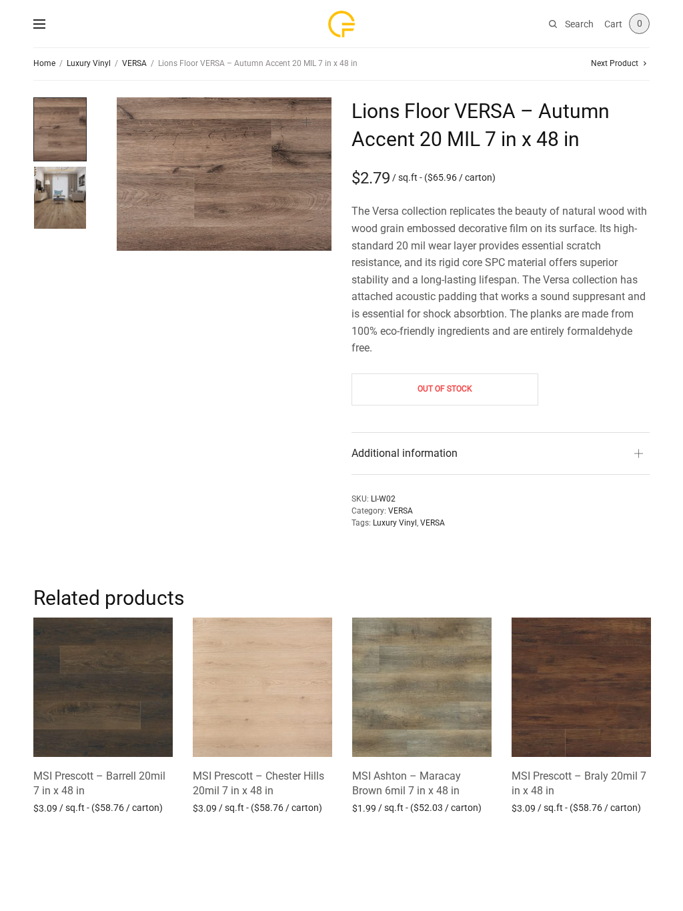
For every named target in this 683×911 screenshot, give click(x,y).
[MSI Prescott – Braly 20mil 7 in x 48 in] (581, 687)
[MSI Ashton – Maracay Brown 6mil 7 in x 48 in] (422, 687)
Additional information (405, 453)
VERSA (134, 63)
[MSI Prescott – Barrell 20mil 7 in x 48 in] (103, 687)
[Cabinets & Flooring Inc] (341, 24)
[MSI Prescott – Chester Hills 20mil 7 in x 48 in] (262, 687)
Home (44, 63)
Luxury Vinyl (89, 63)
